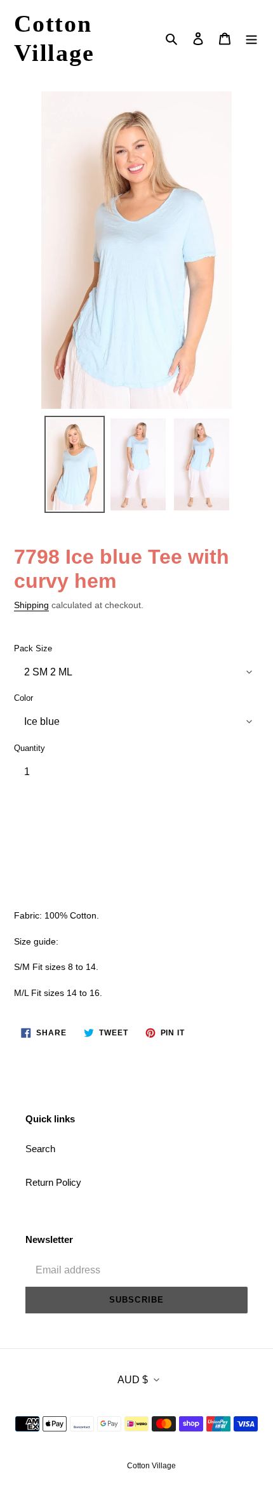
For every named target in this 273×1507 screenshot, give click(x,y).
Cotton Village (54, 38)
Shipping (31, 605)
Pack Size (33, 648)
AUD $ (132, 1379)
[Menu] (251, 38)
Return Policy (53, 1182)
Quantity (29, 748)
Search (40, 1148)
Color (23, 698)
